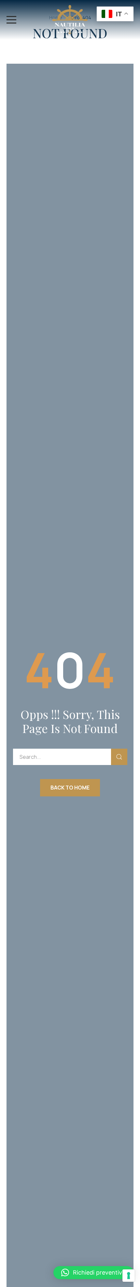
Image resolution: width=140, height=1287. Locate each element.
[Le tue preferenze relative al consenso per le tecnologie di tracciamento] (128, 1275)
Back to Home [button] (70, 787)
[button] (93, 1272)
